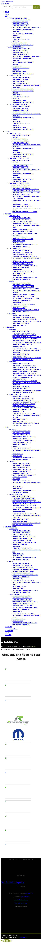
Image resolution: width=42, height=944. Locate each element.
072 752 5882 (25, 897)
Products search (7, 6)
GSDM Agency (23, 937)
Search (36, 7)
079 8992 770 (29, 893)
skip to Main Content (7, 2)
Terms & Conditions (21, 903)
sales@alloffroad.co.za (21, 900)
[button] (9, 631)
